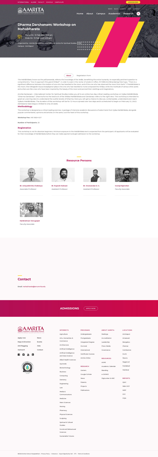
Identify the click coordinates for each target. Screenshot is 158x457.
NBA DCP (126, 386)
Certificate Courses (87, 354)
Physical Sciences (66, 414)
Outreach (21, 350)
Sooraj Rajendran (122, 186)
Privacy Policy (45, 454)
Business (63, 372)
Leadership (106, 342)
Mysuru (125, 358)
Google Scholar (86, 374)
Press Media (106, 346)
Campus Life (59, 2)
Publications (85, 390)
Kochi (125, 354)
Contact (136, 9)
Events (123, 9)
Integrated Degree (87, 342)
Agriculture (64, 334)
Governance (106, 350)
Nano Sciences (65, 402)
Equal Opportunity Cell (66, 454)
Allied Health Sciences (68, 360)
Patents (83, 382)
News (110, 9)
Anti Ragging (23, 346)
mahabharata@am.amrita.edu (34, 287)
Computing (64, 376)
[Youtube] (28, 354)
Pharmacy (63, 410)
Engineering (64, 383)
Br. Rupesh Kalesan (59, 186)
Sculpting (63, 418)
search (138, 13)
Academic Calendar (109, 366)
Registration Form (84, 76)
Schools (49, 2)
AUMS (104, 362)
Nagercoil (126, 362)
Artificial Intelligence (67, 349)
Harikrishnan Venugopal (30, 221)
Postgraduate (86, 338)
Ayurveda (63, 364)
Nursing (62, 406)
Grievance (54, 454)
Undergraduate (86, 334)
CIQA (124, 398)
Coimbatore (127, 350)
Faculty (41, 2)
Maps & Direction (24, 342)
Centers (83, 370)
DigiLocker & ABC (108, 378)
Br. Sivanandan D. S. (91, 186)
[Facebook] (19, 355)
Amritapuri (126, 334)
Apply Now (91, 308)
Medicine (63, 398)
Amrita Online (85, 358)
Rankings (105, 334)
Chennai (125, 346)
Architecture (64, 345)
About (68, 76)
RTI (75, 454)
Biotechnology (65, 368)
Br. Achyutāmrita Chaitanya (31, 186)
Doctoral (84, 346)
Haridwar (126, 370)
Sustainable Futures (67, 436)
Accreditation (106, 338)
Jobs (129, 9)
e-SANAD (105, 374)
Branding (105, 370)
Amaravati (126, 338)
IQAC (124, 382)
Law (61, 387)
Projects (84, 386)
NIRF (124, 390)
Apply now (22, 338)
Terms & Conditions (84, 454)
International (23, 2)
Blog (116, 9)
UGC (124, 394)
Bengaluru (126, 342)
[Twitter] (23, 355)
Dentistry (63, 379)
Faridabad (126, 366)
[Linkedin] (33, 355)
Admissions (133, 2)
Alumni (33, 2)
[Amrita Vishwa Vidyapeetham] (31, 11)
